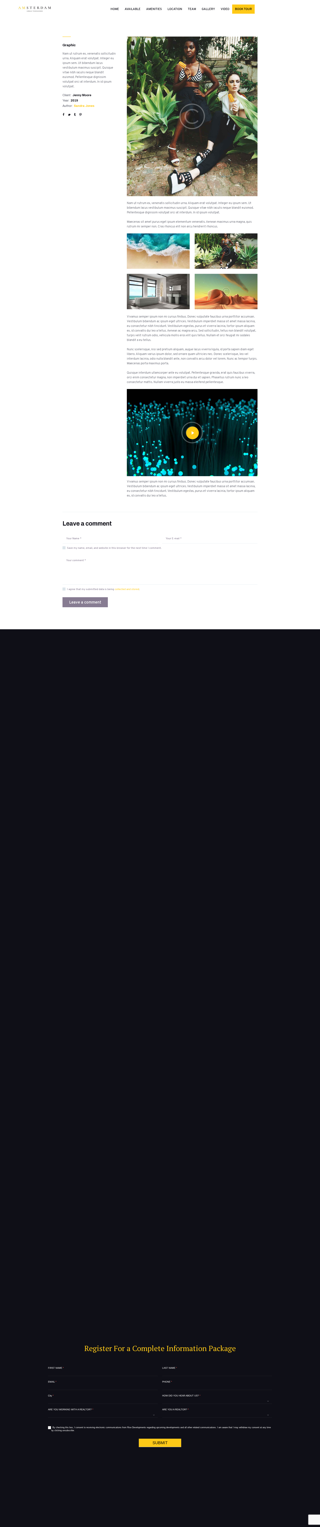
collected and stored (127, 589)
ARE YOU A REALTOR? (175, 1409)
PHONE (167, 1381)
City (51, 1395)
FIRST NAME (56, 1368)
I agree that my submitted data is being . (103, 589)
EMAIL (52, 1381)
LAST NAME (169, 1368)
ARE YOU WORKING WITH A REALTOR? (70, 1409)
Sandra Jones (84, 106)
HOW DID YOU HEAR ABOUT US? (181, 1395)
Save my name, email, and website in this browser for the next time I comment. (114, 548)
